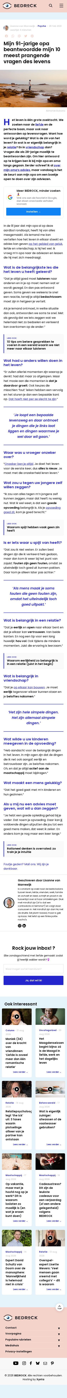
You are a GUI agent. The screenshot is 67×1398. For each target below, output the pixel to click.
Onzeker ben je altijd (19, 464)
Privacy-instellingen (18, 1351)
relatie (11, 147)
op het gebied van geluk (45, 244)
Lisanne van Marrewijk (22, 26)
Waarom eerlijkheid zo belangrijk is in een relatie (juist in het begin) (32, 662)
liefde (39, 125)
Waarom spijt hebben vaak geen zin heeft (33, 529)
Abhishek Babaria (55, 110)
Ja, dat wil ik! (33, 980)
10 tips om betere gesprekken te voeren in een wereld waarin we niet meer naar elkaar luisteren (33, 345)
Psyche (42, 26)
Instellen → (33, 211)
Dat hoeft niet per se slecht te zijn (32, 399)
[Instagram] (19, 926)
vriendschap (35, 147)
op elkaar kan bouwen (29, 687)
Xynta (40, 1379)
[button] (56, 1328)
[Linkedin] (24, 926)
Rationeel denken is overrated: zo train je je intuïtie (31, 850)
